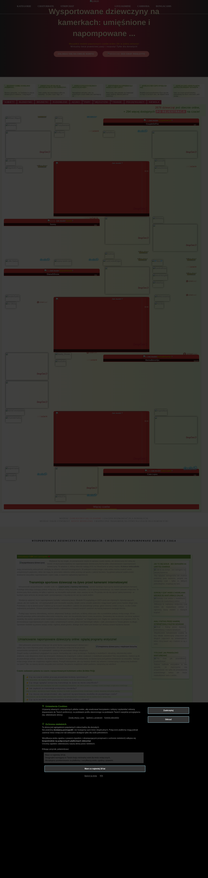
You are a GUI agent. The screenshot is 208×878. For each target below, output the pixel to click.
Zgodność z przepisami (94, 718)
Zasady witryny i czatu (76, 718)
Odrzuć (168, 719)
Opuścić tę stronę (90, 776)
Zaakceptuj (168, 710)
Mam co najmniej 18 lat (95, 769)
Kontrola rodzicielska (111, 718)
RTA (101, 776)
